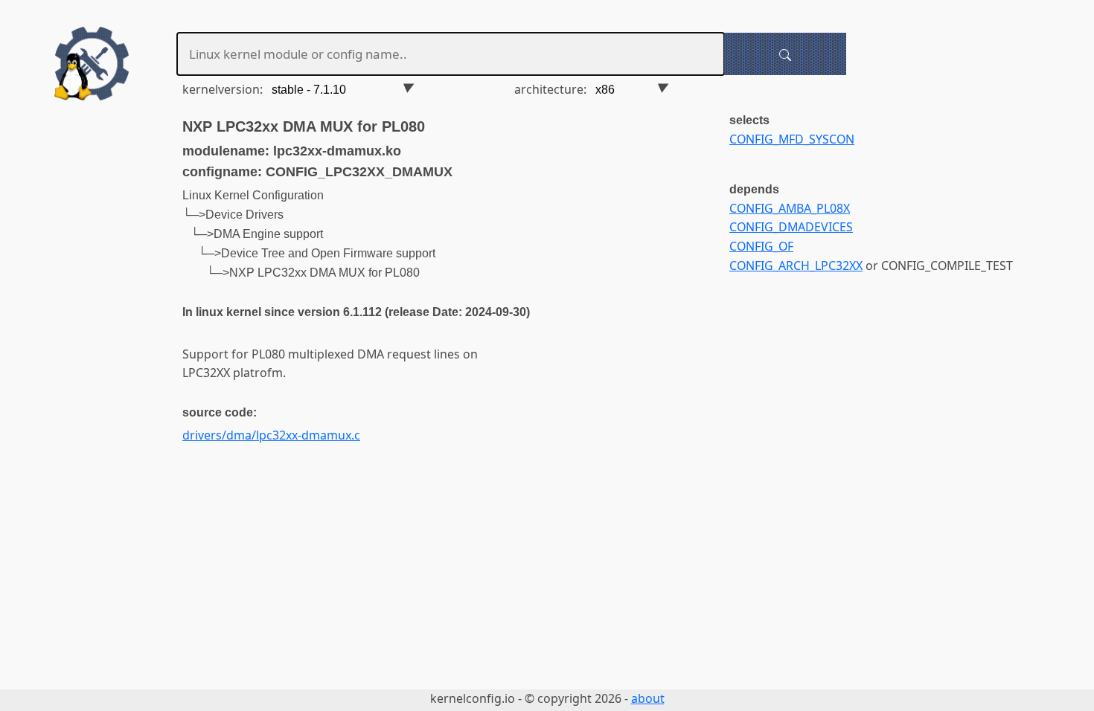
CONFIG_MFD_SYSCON (791, 139)
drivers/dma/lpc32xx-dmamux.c (271, 435)
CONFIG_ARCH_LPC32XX (796, 265)
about (648, 698)
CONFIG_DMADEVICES (791, 227)
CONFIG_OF (761, 246)
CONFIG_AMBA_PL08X (789, 208)
